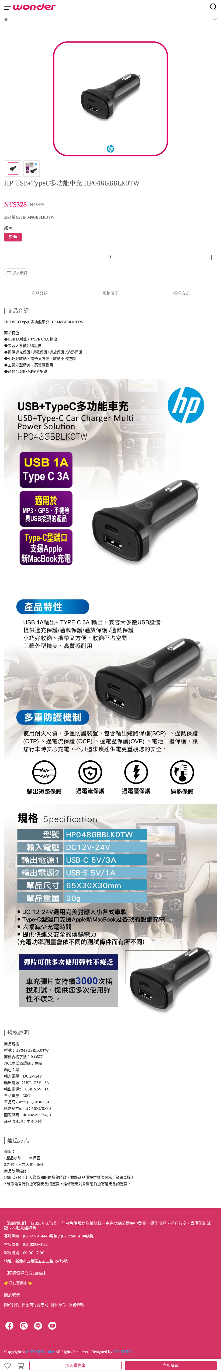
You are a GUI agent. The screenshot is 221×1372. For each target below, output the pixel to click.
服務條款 (76, 1304)
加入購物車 (75, 1365)
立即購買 (171, 1365)
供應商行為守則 (35, 1304)
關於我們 (11, 1304)
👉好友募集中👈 (18, 1282)
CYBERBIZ (122, 1351)
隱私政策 (58, 1304)
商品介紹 (40, 293)
